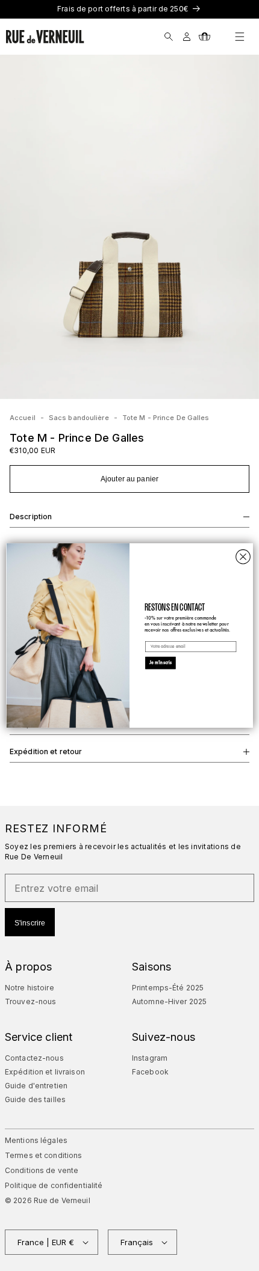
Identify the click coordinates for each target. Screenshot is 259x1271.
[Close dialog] (243, 557)
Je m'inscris (160, 662)
